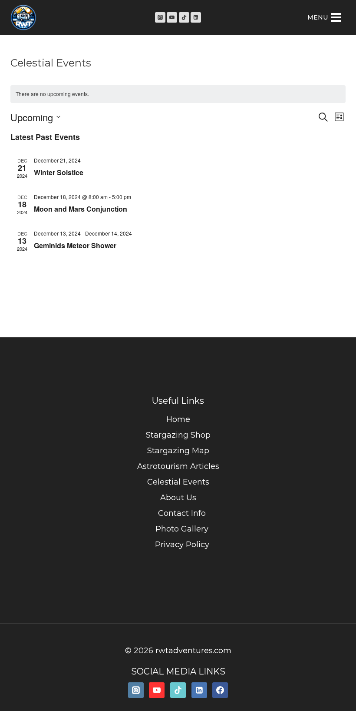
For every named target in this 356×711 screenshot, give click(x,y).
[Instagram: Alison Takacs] (136, 690)
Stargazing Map (178, 450)
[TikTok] (184, 17)
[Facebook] (220, 690)
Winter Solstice (58, 172)
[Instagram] (160, 17)
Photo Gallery (181, 529)
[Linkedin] (196, 17)
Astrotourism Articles (178, 466)
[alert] (178, 94)
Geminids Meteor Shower (75, 245)
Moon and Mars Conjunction (80, 209)
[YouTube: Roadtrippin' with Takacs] (157, 690)
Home (178, 419)
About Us (178, 497)
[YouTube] (172, 17)
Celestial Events (178, 482)
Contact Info (182, 513)
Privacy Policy (182, 544)
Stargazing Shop (178, 435)
